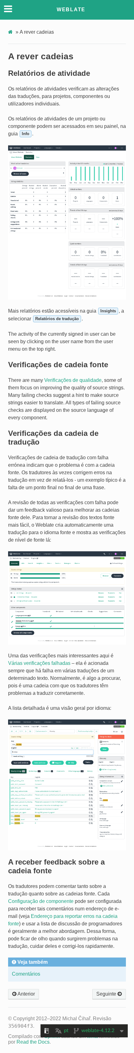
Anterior (26, 994)
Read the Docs (33, 1042)
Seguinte (106, 994)
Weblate (71, 9)
